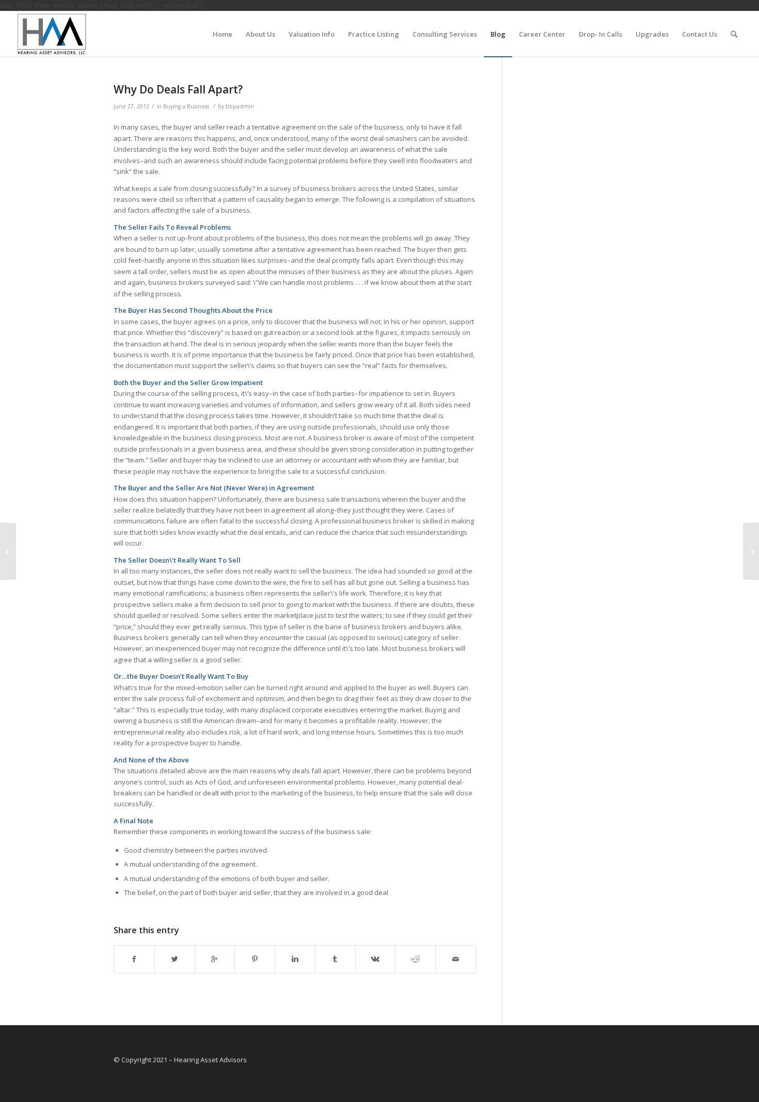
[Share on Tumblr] (335, 959)
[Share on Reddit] (415, 959)
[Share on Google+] (215, 959)
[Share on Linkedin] (295, 959)
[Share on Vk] (376, 959)
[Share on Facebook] (134, 959)
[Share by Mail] (456, 959)
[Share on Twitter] (175, 959)
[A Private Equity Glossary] (8, 551)
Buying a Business (186, 106)
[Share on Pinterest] (255, 959)
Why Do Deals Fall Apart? (178, 89)
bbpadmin (240, 106)
